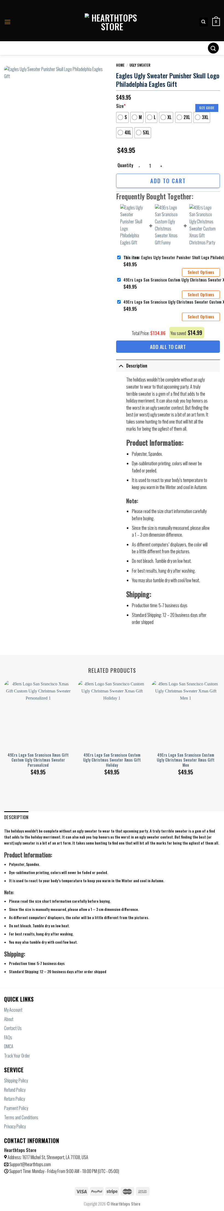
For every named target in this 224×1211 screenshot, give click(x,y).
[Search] (203, 21)
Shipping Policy (16, 1080)
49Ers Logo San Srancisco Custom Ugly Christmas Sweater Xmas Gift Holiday (112, 760)
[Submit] (213, 48)
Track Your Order (17, 1055)
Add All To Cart (168, 346)
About (8, 1019)
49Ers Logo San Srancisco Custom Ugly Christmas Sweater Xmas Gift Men (185, 760)
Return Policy (14, 1098)
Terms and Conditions (21, 1117)
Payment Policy (16, 1108)
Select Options (201, 272)
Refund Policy (14, 1089)
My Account (13, 1009)
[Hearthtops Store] (112, 22)
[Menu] (7, 22)
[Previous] (4, 722)
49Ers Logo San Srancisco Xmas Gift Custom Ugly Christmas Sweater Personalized (38, 760)
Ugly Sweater (139, 65)
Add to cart (168, 180)
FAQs (8, 1037)
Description (136, 365)
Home (120, 65)
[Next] (220, 722)
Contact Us (13, 1028)
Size (121, 106)
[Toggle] (121, 365)
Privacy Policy (15, 1126)
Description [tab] (16, 817)
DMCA (8, 1046)
